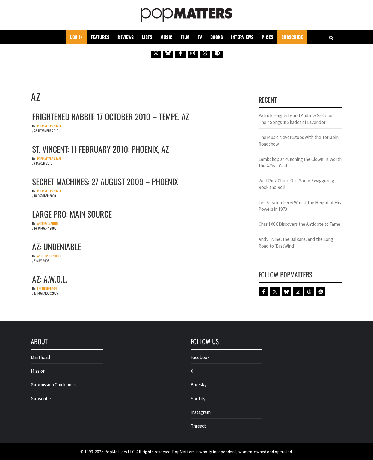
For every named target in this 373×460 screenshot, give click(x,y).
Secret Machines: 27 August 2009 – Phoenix (105, 181)
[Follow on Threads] (205, 53)
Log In (76, 37)
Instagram (201, 412)
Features (100, 37)
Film (185, 37)
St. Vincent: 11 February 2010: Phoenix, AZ (100, 149)
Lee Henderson (47, 288)
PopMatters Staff (49, 126)
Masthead (40, 357)
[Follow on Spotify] (217, 53)
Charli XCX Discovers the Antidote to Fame (299, 224)
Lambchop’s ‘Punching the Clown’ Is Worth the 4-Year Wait (300, 162)
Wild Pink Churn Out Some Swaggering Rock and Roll (296, 184)
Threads (199, 426)
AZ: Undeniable (56, 246)
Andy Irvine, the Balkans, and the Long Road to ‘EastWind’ (296, 242)
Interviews (242, 37)
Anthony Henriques (50, 256)
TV (200, 37)
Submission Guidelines (53, 385)
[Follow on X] (156, 53)
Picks (267, 37)
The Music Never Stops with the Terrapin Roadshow (299, 140)
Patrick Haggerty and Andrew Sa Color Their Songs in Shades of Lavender (296, 118)
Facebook (200, 357)
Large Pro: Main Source (72, 214)
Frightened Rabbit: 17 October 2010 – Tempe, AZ (110, 116)
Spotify (198, 399)
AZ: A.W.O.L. (49, 279)
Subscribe (292, 37)
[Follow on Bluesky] (168, 53)
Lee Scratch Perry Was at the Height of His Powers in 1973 (300, 206)
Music (166, 37)
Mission (38, 371)
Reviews (125, 37)
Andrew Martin (47, 223)
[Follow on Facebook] (180, 53)
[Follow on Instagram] (193, 53)
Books (216, 37)
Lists (147, 37)
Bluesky (198, 385)
